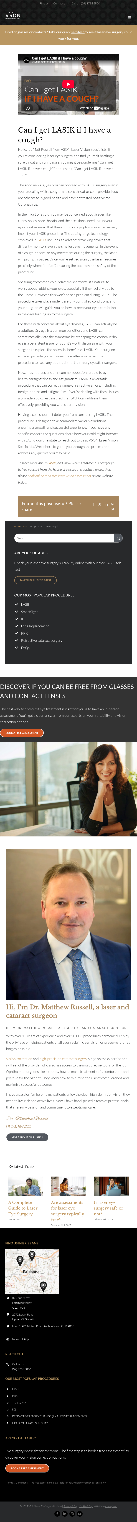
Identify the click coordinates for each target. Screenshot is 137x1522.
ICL (23, 619)
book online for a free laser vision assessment (59, 476)
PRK (24, 633)
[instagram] (72, 1514)
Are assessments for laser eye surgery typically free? (68, 1186)
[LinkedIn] (106, 504)
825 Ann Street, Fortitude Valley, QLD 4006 (22, 1302)
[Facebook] (93, 504)
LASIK (42, 240)
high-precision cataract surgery (63, 1058)
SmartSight (29, 611)
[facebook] (57, 1514)
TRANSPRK (19, 1402)
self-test (77, 32)
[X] (100, 504)
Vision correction (19, 1058)
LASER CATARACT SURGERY (30, 1423)
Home (17, 526)
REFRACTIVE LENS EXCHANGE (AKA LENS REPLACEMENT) (49, 1416)
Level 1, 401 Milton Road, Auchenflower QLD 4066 (43, 1326)
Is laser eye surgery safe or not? (111, 1186)
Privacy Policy (70, 1506)
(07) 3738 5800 (21, 1369)
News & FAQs (20, 1339)
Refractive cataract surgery (41, 640)
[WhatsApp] (112, 504)
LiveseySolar (111, 1506)
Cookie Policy (85, 1506)
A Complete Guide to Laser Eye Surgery (25, 1186)
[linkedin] (65, 1514)
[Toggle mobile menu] (130, 18)
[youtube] (80, 1514)
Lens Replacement (35, 626)
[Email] (112, 509)
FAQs (25, 647)
